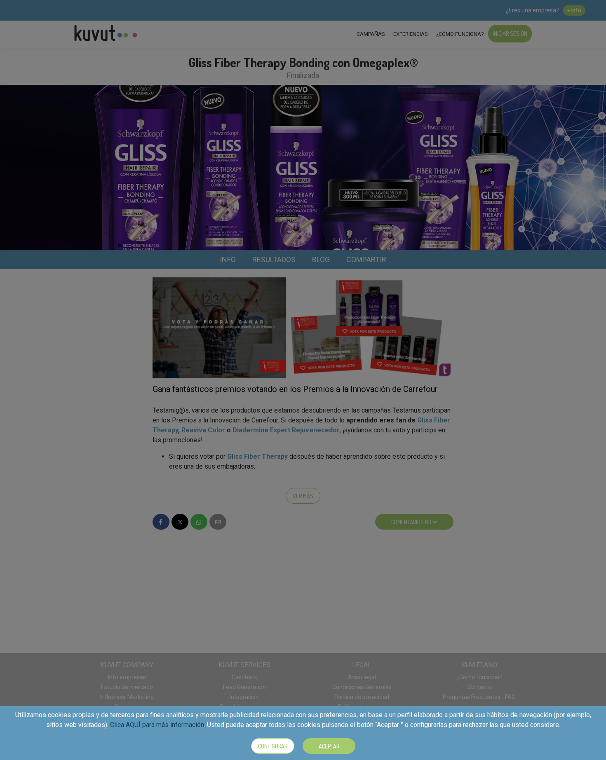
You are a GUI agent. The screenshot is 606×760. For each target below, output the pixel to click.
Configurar (272, 746)
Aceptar (329, 746)
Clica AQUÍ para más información (157, 725)
